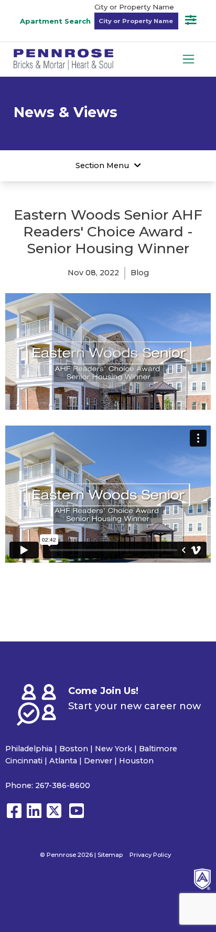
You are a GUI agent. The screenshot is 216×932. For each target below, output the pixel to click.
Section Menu (102, 165)
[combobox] (136, 21)
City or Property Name (134, 7)
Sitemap (110, 854)
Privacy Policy (150, 854)
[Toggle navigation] (188, 59)
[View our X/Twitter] (56, 815)
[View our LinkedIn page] (34, 815)
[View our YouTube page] (76, 815)
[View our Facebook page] (14, 815)
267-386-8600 (62, 785)
